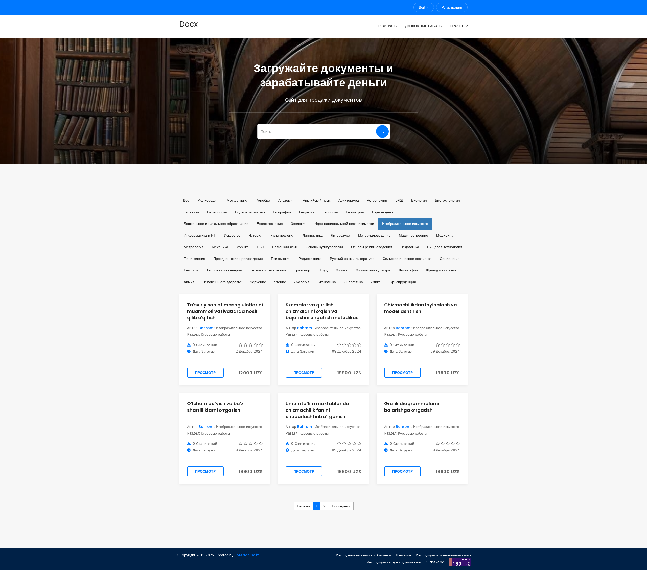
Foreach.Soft (246, 555)
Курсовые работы (215, 334)
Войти (424, 7)
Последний (341, 506)
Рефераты (387, 26)
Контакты (403, 555)
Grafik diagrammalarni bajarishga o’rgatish (411, 406)
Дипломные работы (424, 26)
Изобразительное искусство (239, 327)
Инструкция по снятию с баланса (363, 555)
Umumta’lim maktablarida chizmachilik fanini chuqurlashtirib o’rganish (317, 409)
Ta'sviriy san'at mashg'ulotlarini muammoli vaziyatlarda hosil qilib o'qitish (225, 311)
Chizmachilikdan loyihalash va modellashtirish (420, 308)
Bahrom (206, 327)
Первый (303, 506)
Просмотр (205, 372)
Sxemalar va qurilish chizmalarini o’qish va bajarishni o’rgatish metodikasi (323, 311)
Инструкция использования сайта (443, 555)
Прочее (457, 26)
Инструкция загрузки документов (394, 562)
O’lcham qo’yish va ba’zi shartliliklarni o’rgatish (216, 406)
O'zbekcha (435, 562)
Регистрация (452, 7)
